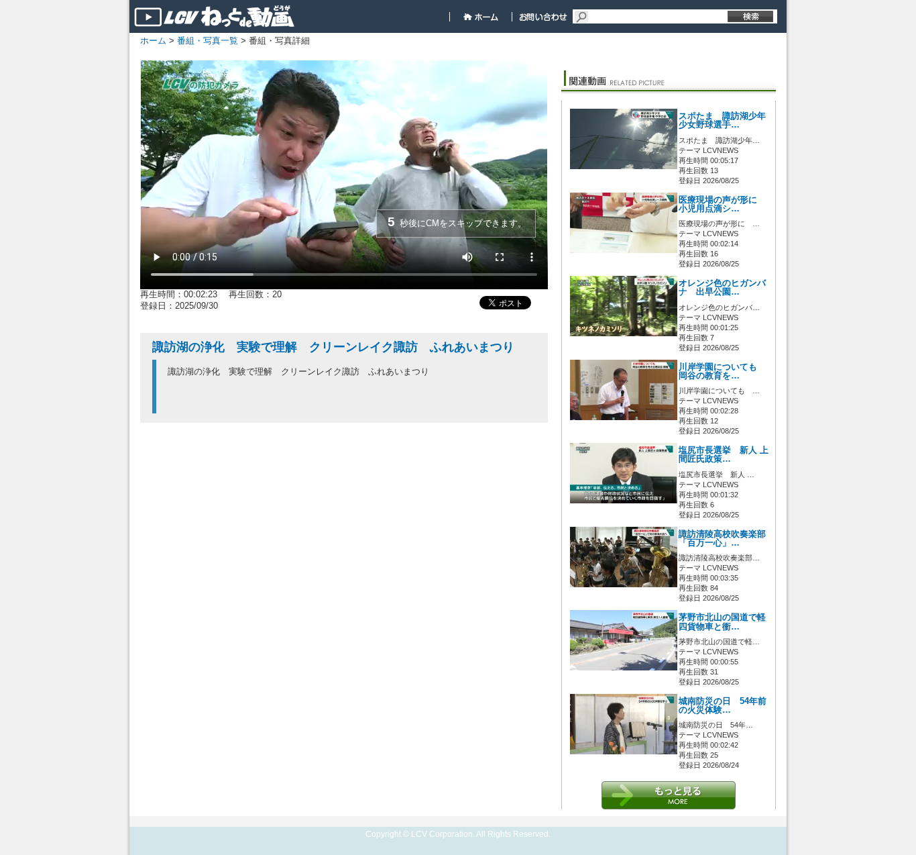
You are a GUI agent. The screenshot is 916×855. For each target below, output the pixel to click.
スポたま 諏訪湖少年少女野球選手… (722, 120)
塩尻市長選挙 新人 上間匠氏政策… (723, 455)
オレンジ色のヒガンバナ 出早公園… (722, 288)
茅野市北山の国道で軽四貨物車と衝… (722, 622)
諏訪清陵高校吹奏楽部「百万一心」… (722, 539)
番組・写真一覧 (207, 41)
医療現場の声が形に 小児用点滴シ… (722, 204)
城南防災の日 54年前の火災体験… (722, 706)
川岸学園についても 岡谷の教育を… (722, 371)
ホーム (153, 41)
